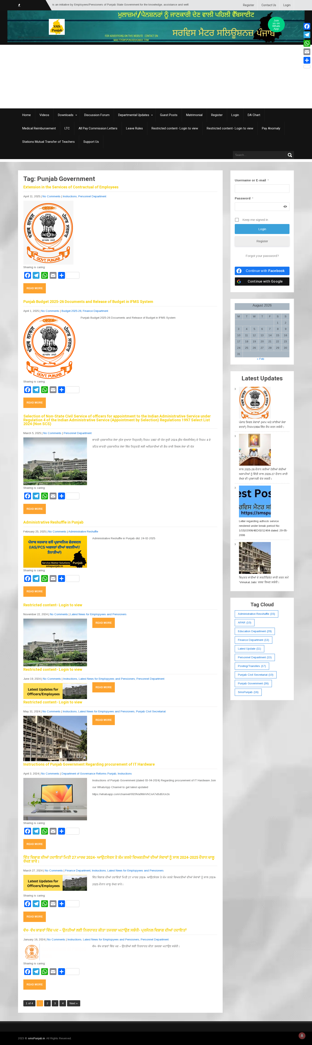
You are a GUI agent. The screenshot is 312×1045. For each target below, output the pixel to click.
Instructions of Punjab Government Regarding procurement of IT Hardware (89, 764)
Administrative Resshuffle (256, 613)
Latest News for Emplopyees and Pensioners (98, 614)
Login (287, 5)
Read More (35, 288)
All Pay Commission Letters (98, 128)
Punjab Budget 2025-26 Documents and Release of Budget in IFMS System (88, 301)
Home (26, 115)
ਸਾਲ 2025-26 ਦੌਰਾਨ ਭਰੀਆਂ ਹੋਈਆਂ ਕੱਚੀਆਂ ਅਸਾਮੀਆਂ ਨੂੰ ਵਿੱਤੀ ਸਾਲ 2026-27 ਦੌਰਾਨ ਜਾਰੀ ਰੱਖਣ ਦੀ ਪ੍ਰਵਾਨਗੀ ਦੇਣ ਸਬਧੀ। (263, 474)
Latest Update (249, 648)
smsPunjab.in (36, 1038)
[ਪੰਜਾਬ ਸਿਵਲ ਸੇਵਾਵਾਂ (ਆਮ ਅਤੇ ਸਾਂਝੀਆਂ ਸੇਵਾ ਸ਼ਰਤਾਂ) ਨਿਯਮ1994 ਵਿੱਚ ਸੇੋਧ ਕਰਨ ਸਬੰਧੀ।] (255, 403)
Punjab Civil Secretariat (151, 711)
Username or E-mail (252, 180)
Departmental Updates (133, 115)
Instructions (70, 196)
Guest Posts (168, 115)
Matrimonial (194, 115)
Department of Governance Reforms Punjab (89, 773)
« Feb (260, 358)
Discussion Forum (97, 115)
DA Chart (254, 115)
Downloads (65, 115)
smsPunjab (248, 692)
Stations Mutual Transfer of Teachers (48, 142)
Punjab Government (253, 683)
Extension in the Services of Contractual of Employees (70, 187)
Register (248, 5)
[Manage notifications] (302, 1035)
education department (255, 631)
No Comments (51, 196)
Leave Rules (134, 128)
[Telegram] (307, 35)
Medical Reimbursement (39, 128)
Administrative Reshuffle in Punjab (53, 522)
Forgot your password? (262, 256)
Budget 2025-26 (71, 310)
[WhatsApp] (307, 43)
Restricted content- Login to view (175, 128)
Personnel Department (92, 196)
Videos (44, 115)
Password (244, 198)
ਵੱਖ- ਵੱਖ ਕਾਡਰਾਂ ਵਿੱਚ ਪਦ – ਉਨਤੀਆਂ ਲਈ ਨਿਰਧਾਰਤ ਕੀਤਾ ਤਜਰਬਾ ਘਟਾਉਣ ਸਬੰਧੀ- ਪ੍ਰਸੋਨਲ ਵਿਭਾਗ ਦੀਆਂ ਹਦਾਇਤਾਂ (105, 930)
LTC (67, 128)
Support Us (91, 142)
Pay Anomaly (271, 128)
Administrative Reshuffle (83, 531)
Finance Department (95, 310)
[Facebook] (307, 26)
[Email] (307, 52)
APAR (244, 622)
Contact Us (268, 5)
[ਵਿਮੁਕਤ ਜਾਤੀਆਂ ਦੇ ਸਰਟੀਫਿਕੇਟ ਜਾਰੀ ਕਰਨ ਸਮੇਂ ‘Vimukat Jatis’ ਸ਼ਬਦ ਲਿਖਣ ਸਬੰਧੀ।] (255, 558)
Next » (74, 1003)
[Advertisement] (156, 76)
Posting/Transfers (252, 666)
